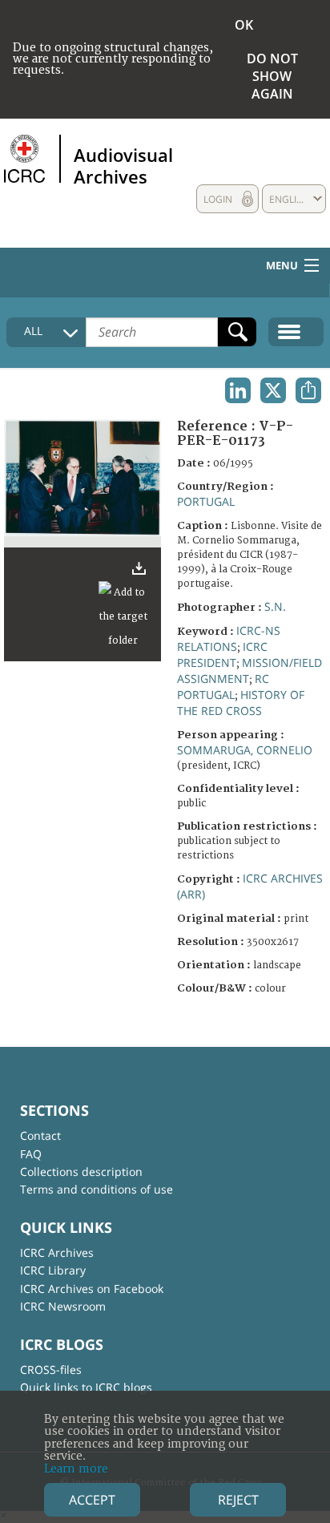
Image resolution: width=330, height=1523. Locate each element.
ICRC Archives (57, 1252)
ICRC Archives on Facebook (91, 1288)
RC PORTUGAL (223, 686)
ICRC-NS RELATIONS (228, 638)
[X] (273, 390)
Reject (238, 1500)
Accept (92, 1500)
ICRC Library (53, 1270)
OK (244, 25)
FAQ (31, 1153)
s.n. (275, 606)
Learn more (76, 1469)
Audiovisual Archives (123, 165)
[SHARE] (308, 390)
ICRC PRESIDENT (222, 654)
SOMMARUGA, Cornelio (244, 749)
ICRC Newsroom (63, 1306)
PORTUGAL (206, 501)
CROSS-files (51, 1369)
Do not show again (272, 76)
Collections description (81, 1171)
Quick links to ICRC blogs (86, 1387)
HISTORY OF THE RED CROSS (240, 702)
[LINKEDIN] (238, 390)
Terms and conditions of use (96, 1189)
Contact (40, 1135)
